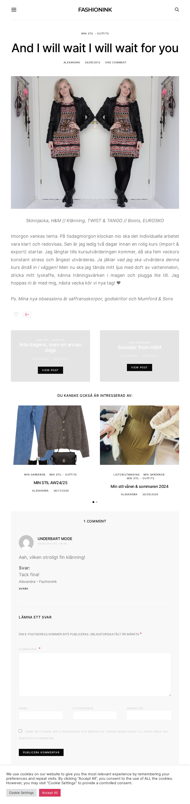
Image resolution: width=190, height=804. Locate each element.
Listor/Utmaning (127, 474)
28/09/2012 (92, 62)
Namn (23, 708)
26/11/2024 (61, 490)
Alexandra (72, 62)
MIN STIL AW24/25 (51, 482)
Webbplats (135, 708)
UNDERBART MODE (55, 538)
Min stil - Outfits (95, 33)
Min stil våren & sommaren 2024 (139, 486)
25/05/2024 (150, 494)
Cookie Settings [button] (21, 793)
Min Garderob (139, 342)
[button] (93, 502)
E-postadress (83, 708)
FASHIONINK (95, 9)
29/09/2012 (150, 355)
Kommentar (28, 649)
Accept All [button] (50, 793)
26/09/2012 (61, 358)
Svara (23, 588)
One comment (115, 62)
